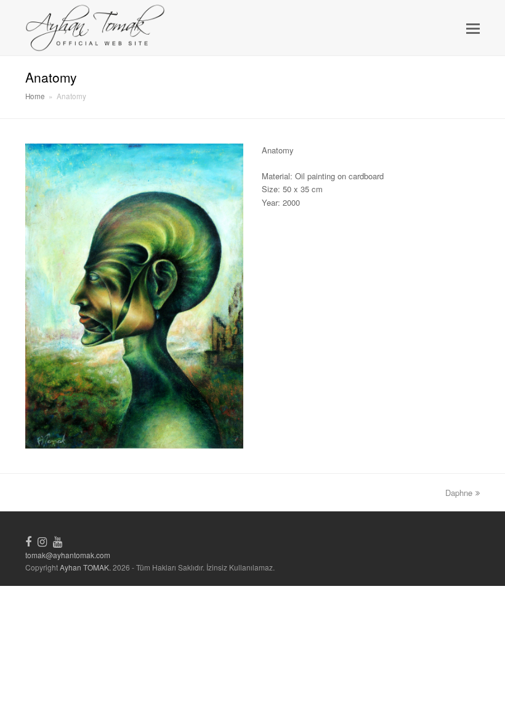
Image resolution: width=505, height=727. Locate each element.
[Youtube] (57, 541)
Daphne (458, 492)
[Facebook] (28, 541)
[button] (473, 27)
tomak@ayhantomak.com (67, 555)
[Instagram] (42, 541)
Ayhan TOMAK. (85, 567)
